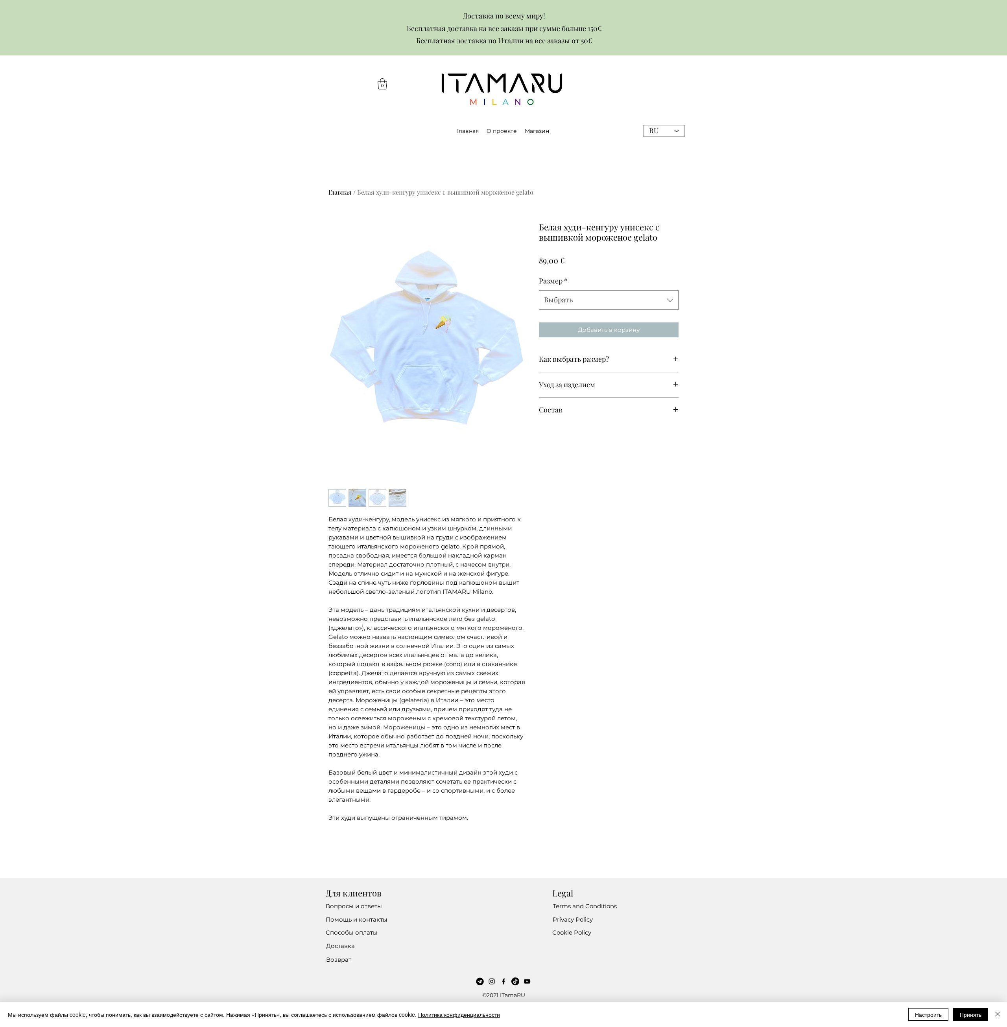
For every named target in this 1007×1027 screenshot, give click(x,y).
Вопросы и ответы (354, 906)
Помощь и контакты (356, 919)
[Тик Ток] (515, 981)
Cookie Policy (571, 932)
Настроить (928, 1014)
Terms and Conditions (585, 906)
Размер (553, 280)
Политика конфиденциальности (459, 1014)
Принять (970, 1014)
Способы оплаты (352, 932)
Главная (340, 192)
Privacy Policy (573, 919)
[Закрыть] (997, 1014)
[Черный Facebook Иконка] (503, 981)
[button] (382, 84)
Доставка (340, 946)
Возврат (338, 959)
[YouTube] (527, 981)
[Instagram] (492, 981)
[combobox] (609, 300)
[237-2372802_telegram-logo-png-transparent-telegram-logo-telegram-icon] (480, 981)
